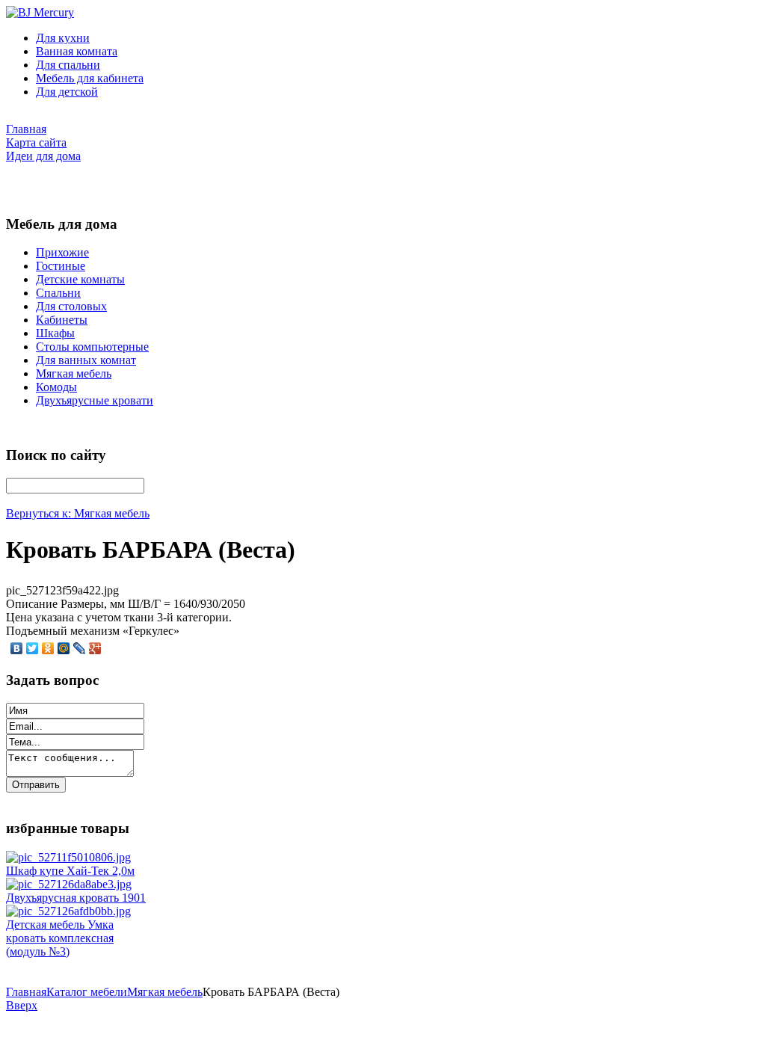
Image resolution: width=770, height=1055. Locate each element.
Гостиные (60, 265)
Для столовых (71, 306)
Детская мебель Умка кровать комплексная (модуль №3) (60, 938)
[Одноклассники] (48, 648)
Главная (26, 991)
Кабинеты (61, 319)
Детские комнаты (80, 279)
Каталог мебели (86, 991)
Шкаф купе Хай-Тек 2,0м (70, 870)
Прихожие (62, 252)
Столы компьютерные (92, 346)
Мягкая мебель (73, 373)
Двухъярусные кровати (94, 400)
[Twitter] (32, 648)
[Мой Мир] (64, 648)
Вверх (21, 1005)
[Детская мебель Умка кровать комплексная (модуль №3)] (68, 911)
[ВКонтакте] (17, 648)
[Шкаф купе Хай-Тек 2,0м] (68, 857)
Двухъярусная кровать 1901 (76, 897)
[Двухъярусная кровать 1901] (69, 884)
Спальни (58, 292)
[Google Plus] (95, 648)
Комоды (56, 387)
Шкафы (55, 333)
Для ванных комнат (86, 360)
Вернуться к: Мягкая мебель (78, 513)
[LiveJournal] (79, 648)
